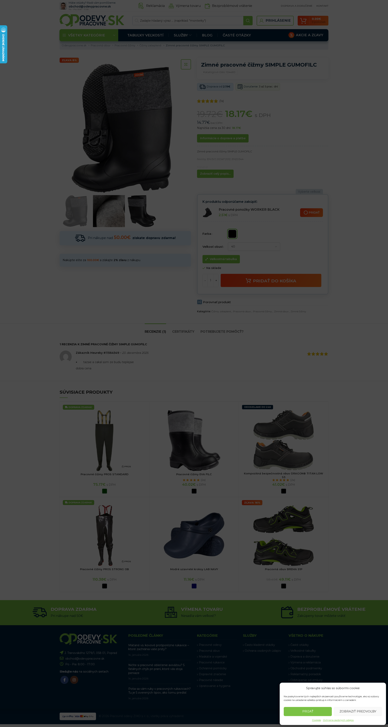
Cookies (316, 720)
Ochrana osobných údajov (338, 720)
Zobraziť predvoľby (358, 711)
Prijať (307, 711)
